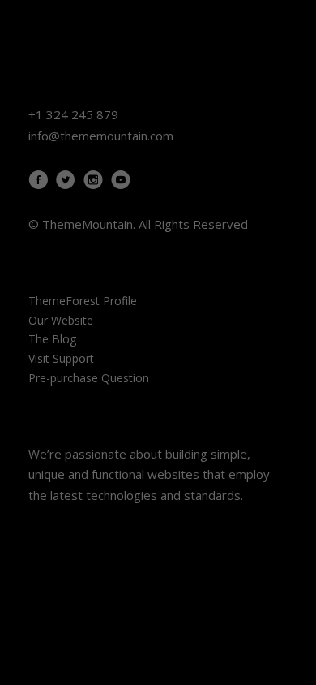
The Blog (52, 339)
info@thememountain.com (100, 135)
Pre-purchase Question (88, 378)
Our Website (60, 320)
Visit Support (61, 358)
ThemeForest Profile (82, 300)
